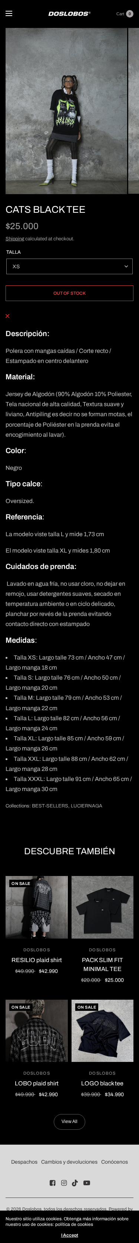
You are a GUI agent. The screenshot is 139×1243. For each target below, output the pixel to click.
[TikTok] (75, 1183)
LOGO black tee (102, 1083)
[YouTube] (86, 1183)
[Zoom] (66, 111)
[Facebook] (52, 1183)
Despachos (24, 1162)
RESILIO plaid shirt (36, 960)
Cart (120, 14)
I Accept (69, 1235)
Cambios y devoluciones (69, 1162)
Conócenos (114, 1162)
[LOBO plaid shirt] (37, 1031)
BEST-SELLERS (50, 806)
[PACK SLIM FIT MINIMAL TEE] (103, 907)
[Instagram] (63, 1183)
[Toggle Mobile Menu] (14, 14)
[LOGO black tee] (103, 1031)
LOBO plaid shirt (37, 1083)
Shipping (15, 238)
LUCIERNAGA (86, 806)
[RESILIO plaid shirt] (37, 907)
